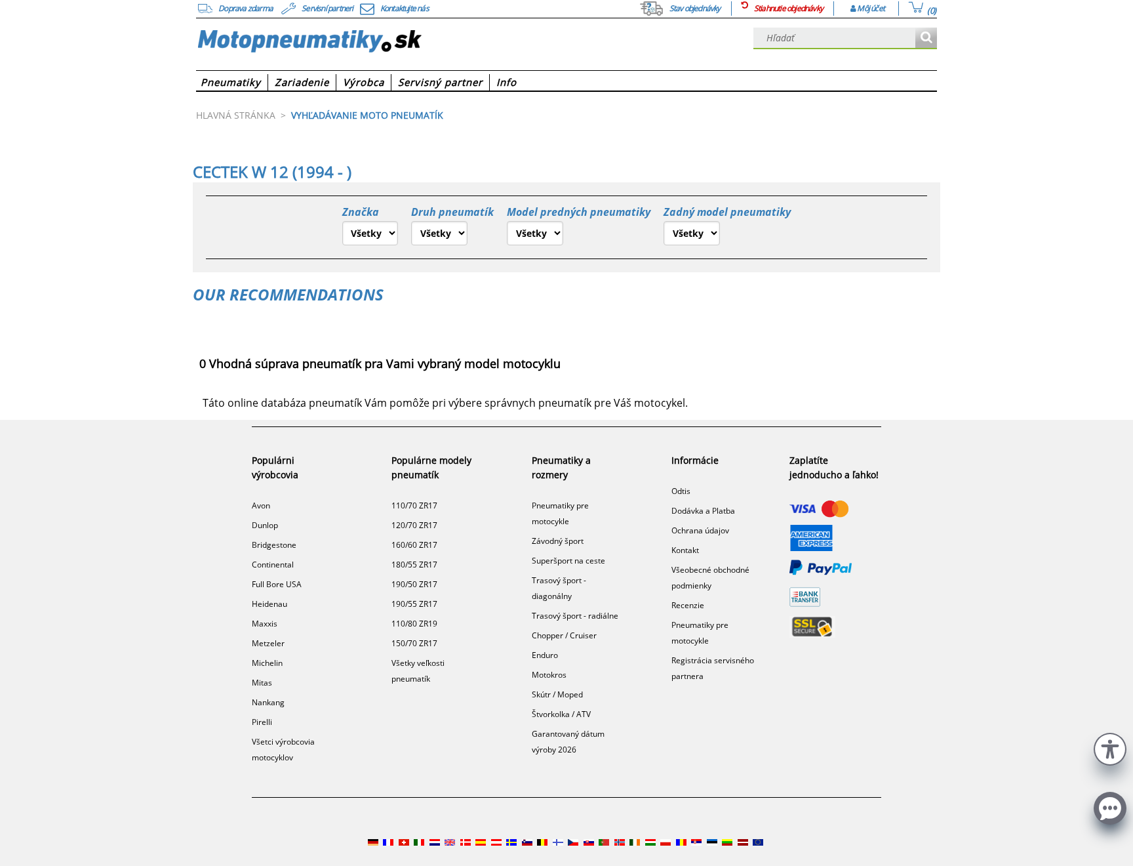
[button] (1110, 747)
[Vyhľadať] (926, 38)
